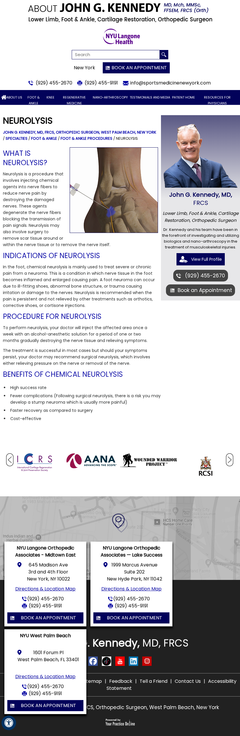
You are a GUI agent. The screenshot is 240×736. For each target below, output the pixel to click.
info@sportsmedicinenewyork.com (170, 83)
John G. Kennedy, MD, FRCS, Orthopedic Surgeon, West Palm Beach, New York (79, 132)
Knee (50, 97)
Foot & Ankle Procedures (86, 138)
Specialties (17, 138)
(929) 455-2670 (54, 83)
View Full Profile (206, 259)
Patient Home (183, 97)
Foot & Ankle (34, 100)
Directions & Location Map (45, 588)
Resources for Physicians (217, 100)
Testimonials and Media (150, 97)
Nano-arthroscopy (110, 97)
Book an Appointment (139, 67)
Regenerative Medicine (74, 100)
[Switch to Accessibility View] (8, 723)
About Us (14, 97)
